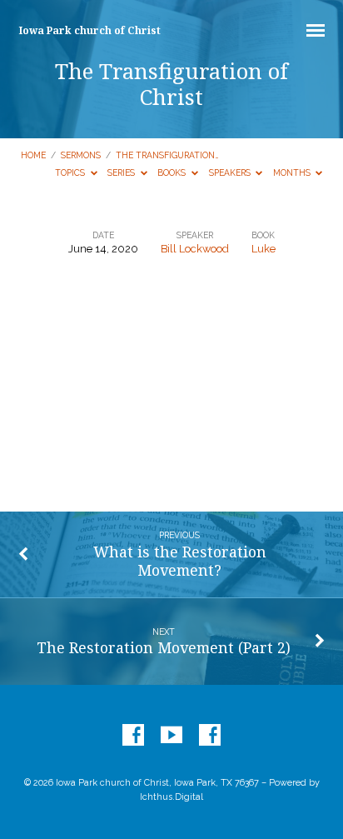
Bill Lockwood (195, 248)
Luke (263, 248)
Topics (71, 172)
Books (172, 172)
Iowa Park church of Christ (90, 30)
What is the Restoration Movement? (179, 561)
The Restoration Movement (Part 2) (164, 647)
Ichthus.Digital (171, 797)
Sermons (81, 155)
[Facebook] (133, 736)
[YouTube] (171, 736)
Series (122, 172)
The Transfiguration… (167, 155)
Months (293, 172)
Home (33, 155)
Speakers (231, 172)
